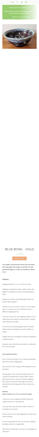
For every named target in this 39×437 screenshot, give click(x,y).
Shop (12, 2)
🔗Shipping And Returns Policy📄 (19, 17)
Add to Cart (19, 258)
